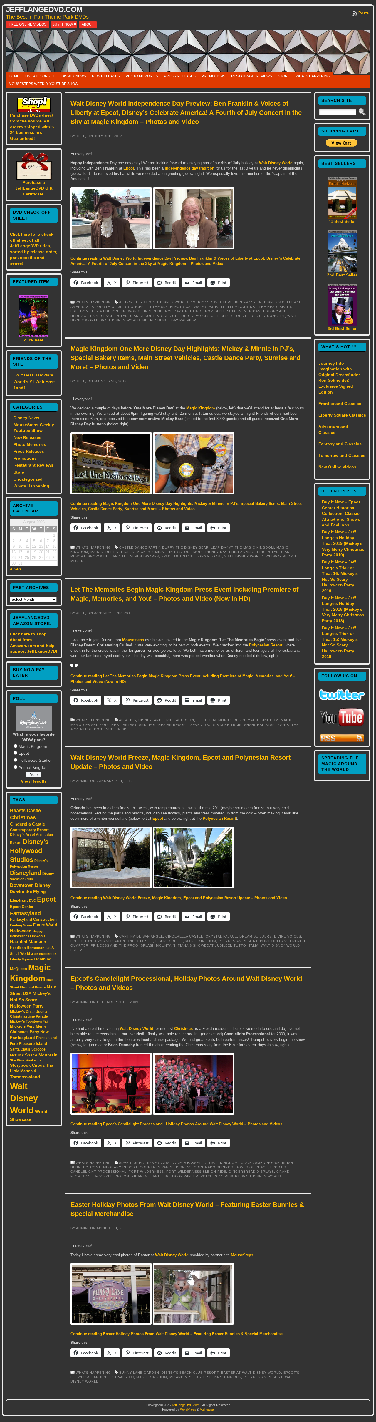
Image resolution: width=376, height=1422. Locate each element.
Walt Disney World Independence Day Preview (148, 320)
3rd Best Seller (342, 328)
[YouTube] (342, 726)
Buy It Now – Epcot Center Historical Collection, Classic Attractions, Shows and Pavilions (341, 513)
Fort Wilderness (146, 1171)
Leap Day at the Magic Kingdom (242, 547)
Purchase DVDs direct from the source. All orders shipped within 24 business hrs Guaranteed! (32, 126)
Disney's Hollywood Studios (29, 850)
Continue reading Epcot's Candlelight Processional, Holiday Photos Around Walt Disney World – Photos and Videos (176, 1124)
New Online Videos (337, 466)
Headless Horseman (27, 948)
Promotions (213, 76)
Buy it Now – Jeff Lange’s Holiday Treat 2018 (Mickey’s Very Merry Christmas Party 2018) (343, 609)
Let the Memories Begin (221, 720)
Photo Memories (142, 76)
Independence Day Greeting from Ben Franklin (192, 311)
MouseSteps (242, 1255)
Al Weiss (127, 720)
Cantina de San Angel (141, 936)
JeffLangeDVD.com (44, 9)
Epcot (24, 753)
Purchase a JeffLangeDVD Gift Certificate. (34, 188)
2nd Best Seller (342, 275)
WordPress (188, 1409)
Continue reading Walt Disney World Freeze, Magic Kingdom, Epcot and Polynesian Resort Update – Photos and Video (178, 898)
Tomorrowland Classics (341, 455)
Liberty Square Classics (342, 415)
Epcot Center (21, 907)
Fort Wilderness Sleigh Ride (196, 1171)
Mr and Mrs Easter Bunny (195, 1377)
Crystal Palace (221, 936)
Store (284, 76)
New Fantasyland (129, 724)
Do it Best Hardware (33, 375)
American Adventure (211, 302)
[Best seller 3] (342, 324)
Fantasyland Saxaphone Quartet (119, 941)
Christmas (23, 817)
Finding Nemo (21, 925)
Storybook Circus (27, 1065)
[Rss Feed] (342, 741)
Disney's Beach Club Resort (190, 1372)
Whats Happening (313, 76)
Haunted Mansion (28, 941)
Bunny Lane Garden (139, 1372)
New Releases (106, 76)
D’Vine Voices (287, 936)
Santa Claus (20, 1049)
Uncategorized (40, 76)
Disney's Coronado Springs (204, 1167)
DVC (32, 900)
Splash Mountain (158, 945)
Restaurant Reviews (251, 76)
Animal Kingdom (34, 767)
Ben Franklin (248, 302)
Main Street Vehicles (112, 552)
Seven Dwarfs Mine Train (216, 724)
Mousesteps (133, 640)
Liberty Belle (169, 941)
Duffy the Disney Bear (185, 547)
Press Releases (180, 76)
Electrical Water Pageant (197, 306)
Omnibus (232, 1377)
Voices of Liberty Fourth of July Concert (240, 316)
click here (33, 340)
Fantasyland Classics (340, 444)
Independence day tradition (189, 168)
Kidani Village (146, 1176)
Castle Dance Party (139, 547)
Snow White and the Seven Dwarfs (123, 556)
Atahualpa (207, 1409)
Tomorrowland (25, 1077)
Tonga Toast (209, 556)
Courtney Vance (157, 1167)
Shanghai (253, 724)
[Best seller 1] (342, 217)
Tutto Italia (246, 945)
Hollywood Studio (35, 760)
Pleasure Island (33, 1043)
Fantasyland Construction (33, 919)
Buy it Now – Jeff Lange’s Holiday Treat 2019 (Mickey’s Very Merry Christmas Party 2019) (343, 543)
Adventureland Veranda (144, 1162)
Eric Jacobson (179, 720)
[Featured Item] (33, 335)
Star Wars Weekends (25, 1060)
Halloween (20, 931)
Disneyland (25, 873)
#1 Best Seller (342, 221)
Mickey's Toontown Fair (29, 1021)
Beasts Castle (25, 810)
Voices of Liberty (175, 316)
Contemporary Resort (29, 830)
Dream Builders (255, 936)
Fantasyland (25, 913)
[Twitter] (342, 698)
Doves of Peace (252, 1167)
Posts (363, 13)
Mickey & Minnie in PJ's (159, 552)
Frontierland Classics (339, 403)
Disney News (73, 76)
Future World (45, 925)
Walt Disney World (24, 1098)
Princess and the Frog (114, 945)
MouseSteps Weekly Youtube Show (43, 84)
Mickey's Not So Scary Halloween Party (30, 1000)
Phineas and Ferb (246, 552)
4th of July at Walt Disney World (153, 302)
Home (14, 76)
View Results (34, 781)
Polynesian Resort (135, 316)
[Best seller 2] (342, 270)
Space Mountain (41, 1055)
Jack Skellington (44, 953)
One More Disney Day (205, 552)
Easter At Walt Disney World (251, 1372)
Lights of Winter (180, 1176)
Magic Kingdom (33, 746)
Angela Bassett (187, 1162)
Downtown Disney (30, 885)
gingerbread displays (251, 1171)
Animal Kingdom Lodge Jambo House (242, 1162)
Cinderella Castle (27, 824)
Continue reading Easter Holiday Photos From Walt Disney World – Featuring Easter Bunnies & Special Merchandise (176, 1334)
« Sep (15, 569)
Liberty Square (21, 959)
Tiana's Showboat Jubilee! (204, 945)
